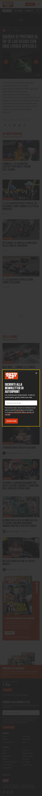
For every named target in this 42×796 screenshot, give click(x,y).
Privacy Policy (18, 410)
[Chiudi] (36, 373)
